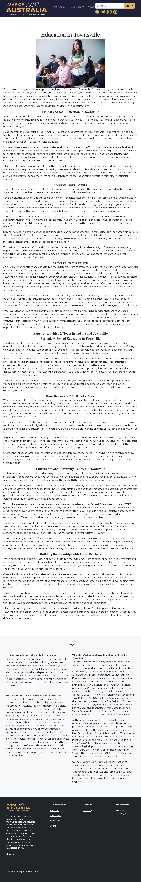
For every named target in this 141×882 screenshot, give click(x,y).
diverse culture (39, 92)
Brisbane (54, 810)
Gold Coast (55, 815)
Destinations (77, 7)
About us (63, 9)
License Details (107, 871)
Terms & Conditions (125, 871)
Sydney (53, 826)
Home (54, 7)
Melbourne (55, 821)
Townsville (84, 89)
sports (102, 349)
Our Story (87, 810)
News (91, 7)
